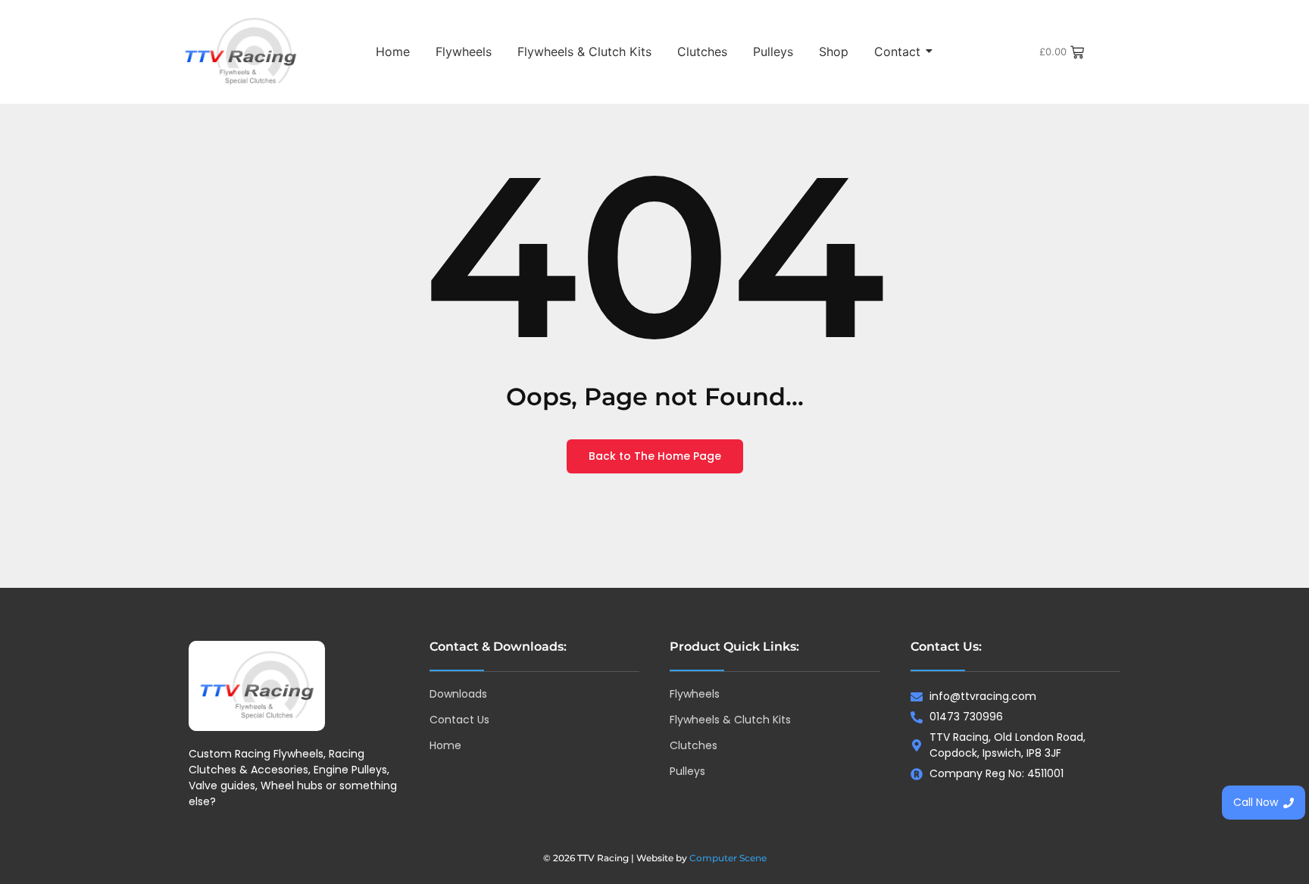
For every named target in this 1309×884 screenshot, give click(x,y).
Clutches (702, 51)
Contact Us (459, 719)
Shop (833, 51)
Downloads (458, 693)
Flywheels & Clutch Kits (584, 51)
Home (393, 51)
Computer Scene (728, 858)
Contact (897, 51)
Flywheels (464, 51)
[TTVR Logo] (256, 685)
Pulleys (773, 51)
